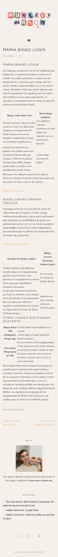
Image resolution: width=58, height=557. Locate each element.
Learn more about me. (40, 480)
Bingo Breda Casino (13, 190)
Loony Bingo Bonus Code (16, 244)
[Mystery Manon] (29, 32)
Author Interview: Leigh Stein (22, 510)
